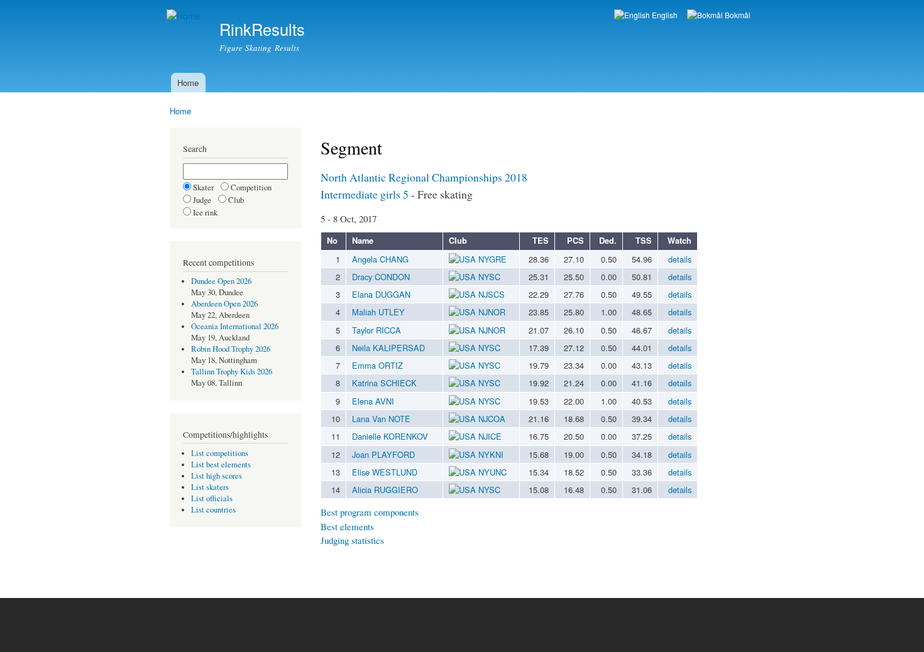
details (679, 259)
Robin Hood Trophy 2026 (230, 349)
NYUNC (492, 472)
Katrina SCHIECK (384, 383)
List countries (213, 509)
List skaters (210, 487)
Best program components (370, 512)
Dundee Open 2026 (221, 281)
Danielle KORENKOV (390, 436)
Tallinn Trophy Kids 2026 (231, 371)
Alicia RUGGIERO (385, 490)
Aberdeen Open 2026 (224, 303)
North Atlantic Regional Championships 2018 (424, 177)
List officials (212, 498)
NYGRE (492, 259)
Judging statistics (352, 540)
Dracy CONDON (381, 277)
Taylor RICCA (376, 330)
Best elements (347, 526)
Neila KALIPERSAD (388, 348)
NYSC (489, 277)
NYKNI (490, 454)
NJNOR (491, 312)
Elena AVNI (373, 401)
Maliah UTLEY (378, 312)
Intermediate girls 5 (365, 194)
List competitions (219, 453)
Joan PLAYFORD (383, 454)
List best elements (221, 464)
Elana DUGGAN (381, 294)
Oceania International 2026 (234, 326)
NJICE (490, 436)
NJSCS (491, 294)
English (664, 14)
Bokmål (737, 14)
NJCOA (491, 419)
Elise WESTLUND (384, 472)
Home (188, 83)
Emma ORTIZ (377, 365)
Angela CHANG (380, 259)
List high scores (216, 475)
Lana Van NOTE (381, 419)
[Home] (185, 16)
